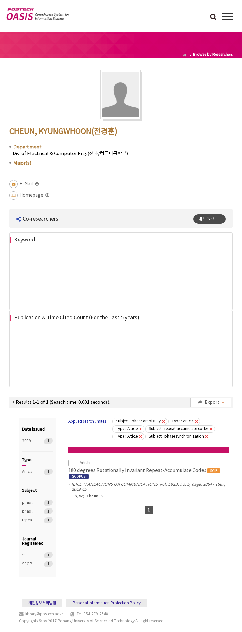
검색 (213, 17)
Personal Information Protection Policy (107, 603)
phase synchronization (28, 511)
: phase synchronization (176, 436)
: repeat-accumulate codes (178, 429)
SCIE (28, 555)
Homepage (31, 195)
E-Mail (26, 184)
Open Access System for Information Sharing (37, 15)
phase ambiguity (28, 503)
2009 (28, 441)
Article (28, 472)
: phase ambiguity (138, 421)
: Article (182, 421)
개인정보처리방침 (42, 603)
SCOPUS (28, 564)
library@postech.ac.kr (44, 614)
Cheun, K (95, 496)
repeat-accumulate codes (28, 520)
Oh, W (77, 496)
